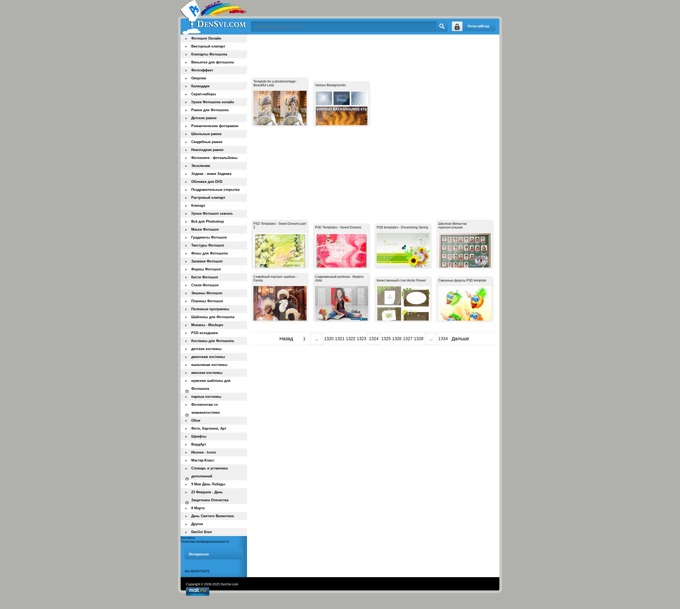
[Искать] (442, 26)
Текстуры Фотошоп (207, 245)
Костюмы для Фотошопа (212, 341)
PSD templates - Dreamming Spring (402, 227)
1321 (340, 338)
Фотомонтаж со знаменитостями (205, 408)
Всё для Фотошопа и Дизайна (214, 17)
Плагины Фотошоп (207, 301)
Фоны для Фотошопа (209, 253)
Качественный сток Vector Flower (401, 280)
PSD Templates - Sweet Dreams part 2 (279, 225)
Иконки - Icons (203, 452)
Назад (286, 338)
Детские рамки (203, 118)
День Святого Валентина (212, 516)
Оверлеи (198, 78)
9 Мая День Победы (208, 484)
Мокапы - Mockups (207, 325)
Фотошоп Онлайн (206, 38)
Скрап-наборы (203, 94)
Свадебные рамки (206, 142)
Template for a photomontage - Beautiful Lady (275, 83)
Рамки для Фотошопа (209, 110)
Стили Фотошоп (205, 285)
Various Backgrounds (330, 85)
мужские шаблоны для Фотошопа (211, 385)
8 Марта (198, 508)
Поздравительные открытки (215, 190)
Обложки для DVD (206, 182)
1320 (329, 338)
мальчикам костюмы (209, 365)
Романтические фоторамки (214, 126)
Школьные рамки (206, 134)
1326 (397, 338)
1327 (408, 338)
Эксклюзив (200, 166)
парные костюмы (206, 397)
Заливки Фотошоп (207, 261)
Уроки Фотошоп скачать (212, 213)
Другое (197, 524)
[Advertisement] (347, 50)
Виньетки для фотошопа (212, 62)
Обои (195, 420)
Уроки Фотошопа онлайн (212, 102)
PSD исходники (204, 333)
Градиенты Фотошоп (209, 237)
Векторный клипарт (208, 46)
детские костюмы (206, 349)
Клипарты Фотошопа (209, 54)
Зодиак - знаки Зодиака (211, 174)
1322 (350, 338)
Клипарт (198, 206)
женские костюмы (206, 373)
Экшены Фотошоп (206, 293)
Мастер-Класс (202, 460)
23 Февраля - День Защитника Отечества (209, 496)
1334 (443, 338)
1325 (386, 338)
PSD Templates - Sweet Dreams (338, 227)
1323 (361, 338)
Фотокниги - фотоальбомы (214, 158)
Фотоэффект (202, 70)
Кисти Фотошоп (204, 277)
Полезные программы (210, 309)
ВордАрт (198, 444)
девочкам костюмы (208, 357)
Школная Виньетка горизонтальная (452, 225)
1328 (418, 338)
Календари (200, 86)
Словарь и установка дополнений (209, 472)
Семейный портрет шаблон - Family (275, 278)
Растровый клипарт (208, 198)
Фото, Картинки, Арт (208, 428)
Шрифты (198, 436)
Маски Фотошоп (205, 229)
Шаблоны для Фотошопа (212, 317)
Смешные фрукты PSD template (462, 280)
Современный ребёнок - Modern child (339, 278)
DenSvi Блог (201, 532)
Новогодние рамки (207, 150)
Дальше (460, 338)
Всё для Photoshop (207, 221)
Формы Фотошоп (206, 269)
